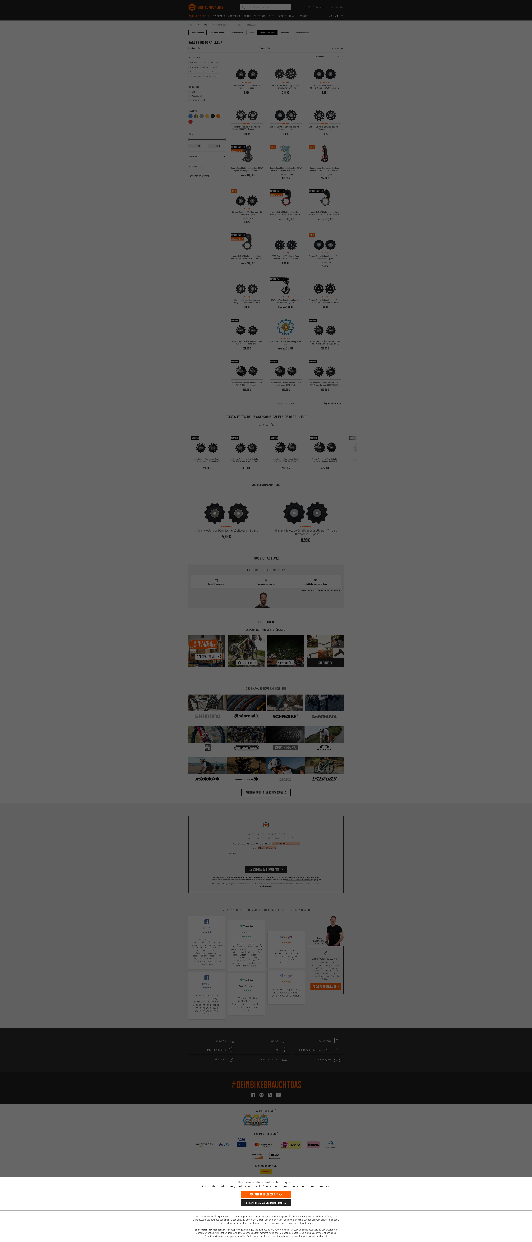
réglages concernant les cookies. (302, 1186)
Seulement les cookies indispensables (266, 1203)
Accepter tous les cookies (264, 1194)
